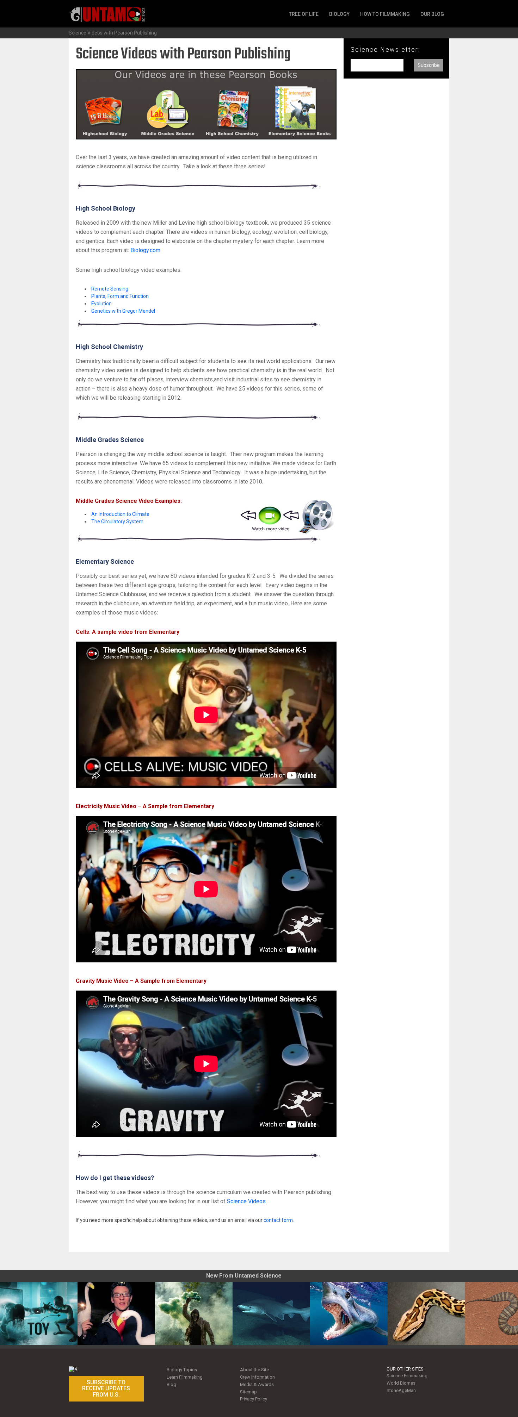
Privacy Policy (253, 1399)
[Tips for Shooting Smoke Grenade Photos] (194, 1313)
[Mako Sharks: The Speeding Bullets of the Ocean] (349, 1313)
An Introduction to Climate (120, 514)
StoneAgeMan (401, 1390)
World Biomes (401, 1383)
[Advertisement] (396, 200)
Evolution (101, 303)
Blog (171, 1384)
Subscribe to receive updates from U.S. (106, 1388)
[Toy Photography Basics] (39, 1313)
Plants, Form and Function (120, 296)
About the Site (254, 1369)
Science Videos (246, 1201)
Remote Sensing (109, 289)
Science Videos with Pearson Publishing (113, 33)
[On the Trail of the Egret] (116, 1313)
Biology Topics (182, 1369)
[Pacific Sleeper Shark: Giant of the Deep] (271, 1313)
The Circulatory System (117, 521)
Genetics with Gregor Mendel (123, 311)
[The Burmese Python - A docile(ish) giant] (426, 1313)
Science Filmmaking (407, 1375)
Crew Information (257, 1377)
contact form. (279, 1220)
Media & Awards (257, 1384)
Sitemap (248, 1391)
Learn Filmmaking (185, 1377)
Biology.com (145, 250)
